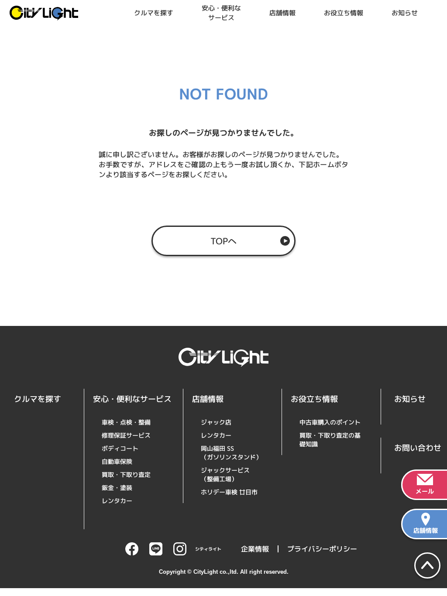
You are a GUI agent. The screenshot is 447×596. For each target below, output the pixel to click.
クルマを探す (153, 12)
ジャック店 (216, 422)
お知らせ (405, 12)
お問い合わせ (417, 447)
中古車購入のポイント (330, 422)
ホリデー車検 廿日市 (229, 492)
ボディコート (120, 448)
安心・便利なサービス (221, 12)
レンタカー (117, 501)
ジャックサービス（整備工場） (225, 474)
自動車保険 (117, 461)
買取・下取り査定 (126, 474)
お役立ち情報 (343, 12)
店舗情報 (282, 12)
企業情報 (255, 548)
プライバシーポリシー (322, 548)
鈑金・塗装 (117, 487)
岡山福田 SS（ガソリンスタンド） (231, 452)
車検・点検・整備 (126, 422)
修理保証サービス (126, 435)
